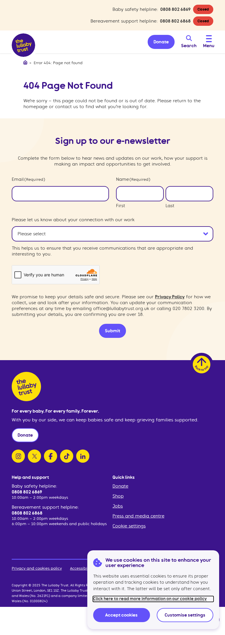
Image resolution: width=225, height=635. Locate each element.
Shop (118, 496)
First (120, 205)
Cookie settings (129, 526)
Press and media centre (138, 516)
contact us (66, 106)
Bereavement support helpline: (45, 507)
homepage (35, 106)
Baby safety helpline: (34, 486)
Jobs (117, 506)
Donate (120, 486)
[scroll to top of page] (201, 364)
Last (170, 205)
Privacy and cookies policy (37, 568)
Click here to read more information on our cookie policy (150, 598)
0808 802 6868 (175, 21)
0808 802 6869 (175, 9)
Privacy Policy (170, 296)
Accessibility (81, 568)
